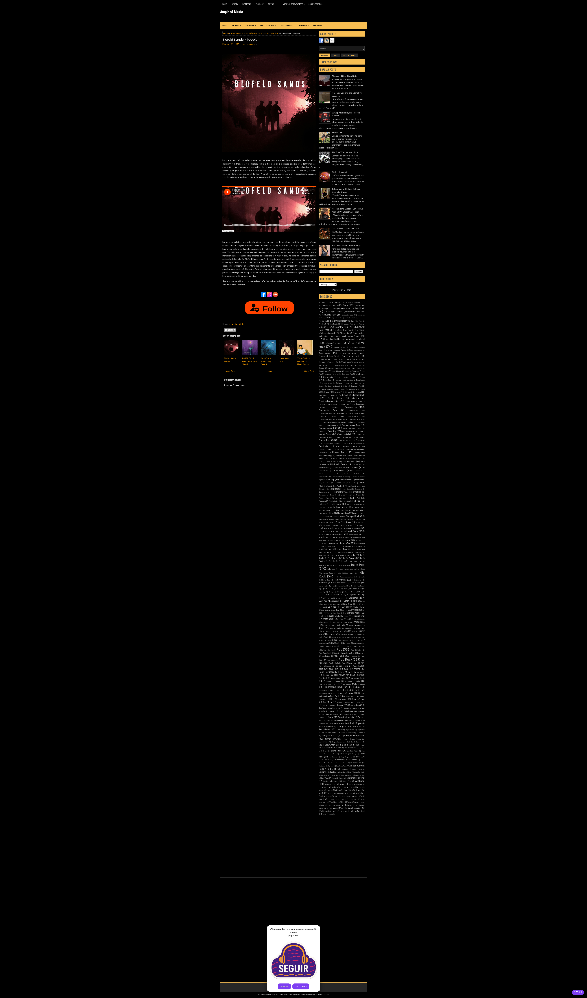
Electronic (339, 470)
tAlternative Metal (355, 784)
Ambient (344, 350)
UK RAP (331, 799)
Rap (363, 699)
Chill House (340, 389)
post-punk (360, 672)
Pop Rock (345, 659)
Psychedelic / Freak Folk (329, 690)
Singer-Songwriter (333, 739)
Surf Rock (325, 778)
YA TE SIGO (300, 986)
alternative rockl (332, 350)
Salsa (334, 732)
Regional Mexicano (352, 708)
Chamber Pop (356, 386)
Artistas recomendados (294, 4)
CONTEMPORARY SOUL (352, 428)
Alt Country (337, 326)
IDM (331, 555)
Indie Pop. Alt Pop (346, 569)
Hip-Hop (346, 540)
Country (332, 431)
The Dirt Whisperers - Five (345, 152)
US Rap (354, 799)
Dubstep (351, 461)
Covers (359, 434)
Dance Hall (357, 437)
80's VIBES (354, 302)
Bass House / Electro (354, 368)
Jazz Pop (322, 592)
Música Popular (359, 628)
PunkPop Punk (349, 696)
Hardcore (323, 534)
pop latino (326, 656)
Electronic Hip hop (358, 477)
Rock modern (326, 723)
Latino (362, 601)
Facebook (260, 4)
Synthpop (360, 780)
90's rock (333, 308)
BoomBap (327, 380)
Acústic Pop (338, 318)
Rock (330, 717)
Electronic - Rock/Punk (353, 474)
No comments (249, 44)
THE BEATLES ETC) (348, 787)
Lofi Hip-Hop (325, 610)
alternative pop (333, 343)
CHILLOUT (351, 389)
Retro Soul (334, 714)
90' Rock (322, 308)
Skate (325, 751)
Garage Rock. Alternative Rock (330, 519)
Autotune (323, 362)
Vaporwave (322, 802)
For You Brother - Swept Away (346, 245)
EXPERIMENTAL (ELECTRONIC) (347, 492)
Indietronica (340, 580)
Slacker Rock (352, 751)
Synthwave (339, 784)
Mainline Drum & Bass (338, 613)
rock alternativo (347, 717)
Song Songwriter (347, 757)
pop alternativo (348, 653)
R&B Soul (341, 699)
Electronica (360, 480)
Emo (362, 482)
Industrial (323, 582)
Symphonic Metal (357, 778)
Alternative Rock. (340, 347)
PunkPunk (361, 696)
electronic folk (324, 477)
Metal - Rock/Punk (341, 619)
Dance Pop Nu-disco (345, 440)
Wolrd (323, 805)
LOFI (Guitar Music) (356, 607)
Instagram (246, 4)
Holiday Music (340, 549)
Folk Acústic (333, 501)
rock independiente (335, 720)
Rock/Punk (324, 729)
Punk (350, 693)
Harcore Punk (337, 531)
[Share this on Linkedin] (243, 324)
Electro (344, 464)
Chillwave (325, 392)
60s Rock (322, 302)
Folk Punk (323, 504)
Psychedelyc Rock (325, 693)
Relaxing (322, 711)
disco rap (339, 449)
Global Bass (325, 525)
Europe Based (346, 489)
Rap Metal (327, 702)
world (340, 805)
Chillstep (361, 389)
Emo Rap (350, 486)
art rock (356, 356)
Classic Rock (358, 394)
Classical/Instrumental (328, 401)
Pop (339, 649)
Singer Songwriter (355, 735)
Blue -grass (341, 377)
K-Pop (339, 592)
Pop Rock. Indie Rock (337, 663)
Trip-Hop (348, 793)
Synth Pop (347, 781)
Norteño (347, 637)
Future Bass (343, 513)
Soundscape (339, 760)
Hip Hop (332, 537)
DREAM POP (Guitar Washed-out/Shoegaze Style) (344, 458)
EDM (332, 464)
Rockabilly (341, 729)
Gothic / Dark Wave (357, 525)
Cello (345, 386)
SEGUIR (578, 992)
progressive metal (352, 681)
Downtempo (323, 452)
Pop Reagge (331, 660)
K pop (331, 592)
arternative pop (324, 359)
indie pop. (331, 569)
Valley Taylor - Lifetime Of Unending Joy (303, 361)
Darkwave (358, 443)
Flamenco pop (340, 498)
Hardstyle (352, 534)
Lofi (343, 607)
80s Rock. (358, 305)
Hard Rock (352, 531)
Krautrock (348, 592)
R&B (331, 699)
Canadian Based (334, 386)
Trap (339, 790)
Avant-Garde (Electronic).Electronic (348, 365)
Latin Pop (353, 597)
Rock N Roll (339, 723)
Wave (349, 802)
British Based (327, 383)
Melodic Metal (358, 616)
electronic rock (345, 480)
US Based (342, 799)
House (328, 552)
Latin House (340, 598)
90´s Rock (345, 308)
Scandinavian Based (348, 733)
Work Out (332, 805)
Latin (358, 591)
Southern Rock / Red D (344, 766)
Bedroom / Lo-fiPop (331, 374)
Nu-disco (346, 643)
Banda (329, 368)
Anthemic (343, 353)
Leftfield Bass (335, 604)
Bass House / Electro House (330, 371)
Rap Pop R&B (350, 702)
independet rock (342, 555)
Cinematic (357, 392)
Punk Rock (335, 696)
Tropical (358, 793)
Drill (320, 461)
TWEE (336, 796)
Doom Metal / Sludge (353, 449)
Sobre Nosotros (315, 4)
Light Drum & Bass (350, 604)
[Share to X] (231, 330)
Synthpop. (328, 784)
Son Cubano (333, 757)
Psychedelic (354, 687)
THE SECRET (338, 132)
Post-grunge (354, 669)
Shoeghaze (339, 736)
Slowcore (343, 754)
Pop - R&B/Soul (356, 650)
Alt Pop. (333, 330)
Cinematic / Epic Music (327, 395)
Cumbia (338, 437)
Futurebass (326, 516)
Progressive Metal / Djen (328, 684)
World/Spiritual (358, 811)
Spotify (235, 4)
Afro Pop (358, 321)
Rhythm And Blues (349, 714)
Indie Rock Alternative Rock (346, 577)
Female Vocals (325, 498)
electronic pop (327, 479)
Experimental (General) (327, 495)
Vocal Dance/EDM (336, 802)
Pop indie (361, 653)
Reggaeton (354, 705)
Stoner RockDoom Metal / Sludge (346, 772)
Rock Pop (354, 723)
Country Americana (348, 431)
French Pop (323, 513)
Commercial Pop (328, 410)
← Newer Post (228, 371)
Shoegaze (325, 735)
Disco (329, 449)
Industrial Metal (339, 583)
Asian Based (338, 359)
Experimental (324, 492)
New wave (329, 634)
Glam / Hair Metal (343, 522)
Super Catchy (360, 775)
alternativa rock (328, 333)
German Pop (348, 519)
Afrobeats (334, 324)
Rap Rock (361, 702)
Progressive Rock (357, 678)
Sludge (354, 754)
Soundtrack (352, 760)
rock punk (342, 726)
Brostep (321, 386)
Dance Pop (324, 440)
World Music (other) (327, 811)
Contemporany (325, 422)
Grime (340, 528)
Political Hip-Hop (327, 650)
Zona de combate (287, 25)
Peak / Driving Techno (349, 646)
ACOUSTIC (338, 311)
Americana (324, 353)
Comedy (322, 407)
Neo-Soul (345, 631)
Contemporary (332, 425)
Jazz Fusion (357, 589)
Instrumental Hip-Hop (327, 586)
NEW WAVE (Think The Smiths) (350, 634)
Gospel (335, 525)
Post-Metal (345, 672)
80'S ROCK (343, 302)
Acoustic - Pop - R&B (356, 311)
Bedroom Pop (347, 374)
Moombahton (333, 628)
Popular (324, 55)
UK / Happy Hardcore (350, 796)
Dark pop (326, 443)
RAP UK (324, 705)
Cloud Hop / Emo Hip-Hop (351, 404)
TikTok (271, 4)
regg (332, 705)
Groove (348, 528)
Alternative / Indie (333, 336)
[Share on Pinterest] (240, 324)
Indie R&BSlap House (345, 573)
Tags (335, 55)
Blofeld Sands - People (240, 39)
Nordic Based (336, 637)
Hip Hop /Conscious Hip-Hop (348, 537)
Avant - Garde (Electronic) (340, 362)
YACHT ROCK (328, 814)
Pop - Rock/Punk (325, 653)
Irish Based (360, 586)
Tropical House (325, 796)
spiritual (345, 769)
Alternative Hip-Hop (332, 339)
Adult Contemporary (336, 320)
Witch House (360, 802)
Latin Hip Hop (344, 595)
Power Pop (328, 675)
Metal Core (325, 622)
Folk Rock (336, 504)
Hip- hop (334, 540)
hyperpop (322, 555)
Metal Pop (336, 622)
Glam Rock (360, 522)
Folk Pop (356, 501)
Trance (329, 790)
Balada (321, 368)
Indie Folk (338, 561)
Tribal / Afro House (335, 793)
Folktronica (356, 510)
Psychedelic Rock (351, 690)
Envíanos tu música (315, 994)
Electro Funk (324, 467)
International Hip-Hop (345, 586)
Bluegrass (352, 377)
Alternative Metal (355, 339)
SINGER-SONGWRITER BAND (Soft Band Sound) (338, 748)
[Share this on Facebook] (229, 324)
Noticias (236, 25)
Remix (331, 711)
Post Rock (338, 669)
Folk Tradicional (324, 507)
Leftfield (324, 604)
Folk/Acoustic (340, 507)
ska (363, 747)
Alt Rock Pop (346, 330)
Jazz (345, 588)
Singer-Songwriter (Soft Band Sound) (346, 742)
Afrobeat (322, 324)
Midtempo (329, 625)
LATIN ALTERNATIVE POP (328, 595)
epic (334, 489)
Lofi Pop (336, 610)
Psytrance (340, 693)
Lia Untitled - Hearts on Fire (345, 228)
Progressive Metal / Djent (353, 684)
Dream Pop (338, 452)
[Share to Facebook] (234, 330)
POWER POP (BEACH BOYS (350, 675)
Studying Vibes (346, 775)
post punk (323, 669)
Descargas (317, 25)
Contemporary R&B (328, 428)
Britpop (339, 383)
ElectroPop (352, 483)
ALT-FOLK (361, 330)
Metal (325, 619)
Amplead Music (231, 11)
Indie (353, 555)
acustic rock (351, 318)
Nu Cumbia (342, 640)
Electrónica (327, 483)
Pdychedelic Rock (331, 646)
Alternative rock (238, 33)
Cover (328, 434)
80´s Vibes (330, 305)
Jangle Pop (336, 589)
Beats (347, 371)
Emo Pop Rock (338, 486)
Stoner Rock (324, 772)
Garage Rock (353, 516)
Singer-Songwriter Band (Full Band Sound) (339, 745)
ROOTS (326, 733)
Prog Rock (323, 678)
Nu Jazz (352, 640)
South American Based (339, 763)
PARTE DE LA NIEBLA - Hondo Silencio (249, 361)
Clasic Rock (343, 395)
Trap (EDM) (348, 790)
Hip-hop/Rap (345, 543)
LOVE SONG (355, 610)
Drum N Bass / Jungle (334, 461)
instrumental (355, 583)
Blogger (347, 290)
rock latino (361, 720)
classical (355, 398)
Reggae (340, 705)
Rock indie (350, 720)
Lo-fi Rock (332, 607)
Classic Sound (335, 398)
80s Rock (343, 305)
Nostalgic (330, 640)
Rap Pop (339, 702)
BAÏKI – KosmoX (339, 172)
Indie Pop (274, 33)
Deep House (352, 446)
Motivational (346, 628)
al (327, 327)
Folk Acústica (345, 501)
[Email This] (225, 330)
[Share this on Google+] (236, 324)
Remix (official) (345, 711)
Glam (331, 522)
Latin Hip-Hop (358, 594)
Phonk (362, 646)
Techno (334, 787)
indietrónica (357, 580)
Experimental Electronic (351, 495)
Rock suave (357, 726)
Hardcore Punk (337, 534)
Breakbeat (360, 380)
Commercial (351, 407)
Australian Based (354, 359)
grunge (357, 528)
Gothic (343, 525)
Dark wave (337, 443)
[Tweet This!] (232, 324)
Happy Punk (324, 531)
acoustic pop (347, 315)
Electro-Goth (323, 471)
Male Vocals (354, 613)
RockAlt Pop (352, 730)
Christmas (346, 392)
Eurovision (358, 489)
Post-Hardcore (326, 671)
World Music (352, 805)
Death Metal (324, 446)
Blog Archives (349, 55)
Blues (362, 377)
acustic (328, 318)
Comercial (334, 407)
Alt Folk (353, 327)
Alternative (345, 333)
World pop (343, 811)
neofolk (354, 631)
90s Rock (360, 308)
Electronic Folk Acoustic (340, 477)
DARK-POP (348, 443)
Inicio (224, 4)
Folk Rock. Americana (354, 504)
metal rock (347, 622)
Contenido (250, 25)
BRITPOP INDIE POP (354, 383)
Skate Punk (336, 750)
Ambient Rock (356, 350)
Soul (358, 756)
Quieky (323, 699)
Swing (334, 778)
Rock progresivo (326, 726)
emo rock (361, 486)
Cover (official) (344, 434)
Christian (336, 392)
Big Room (360, 374)
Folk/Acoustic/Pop (341, 510)
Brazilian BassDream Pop (343, 380)
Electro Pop (351, 467)
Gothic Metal (327, 528)
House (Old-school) (343, 552)
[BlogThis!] (228, 330)
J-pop (324, 588)
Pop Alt (336, 653)
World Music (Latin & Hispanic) (346, 808)
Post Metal (357, 666)
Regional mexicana (328, 708)
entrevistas (325, 489)
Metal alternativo (358, 619)
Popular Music (341, 666)
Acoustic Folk (329, 314)
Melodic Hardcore (341, 616)
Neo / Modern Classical (329, 631)
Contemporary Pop (351, 425)
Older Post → (310, 371)
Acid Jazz (327, 312)
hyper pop (358, 552)
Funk (331, 513)
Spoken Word (357, 769)
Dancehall (360, 440)
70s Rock (332, 302)
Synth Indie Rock (330, 781)
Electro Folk (357, 464)
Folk (352, 497)
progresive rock (338, 678)
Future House (359, 513)
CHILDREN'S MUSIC (326, 389)
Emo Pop (327, 486)
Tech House (324, 787)
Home (226, 33)
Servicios (304, 25)
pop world (353, 663)
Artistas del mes (268, 25)
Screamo (361, 732)
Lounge (344, 610)
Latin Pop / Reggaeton (329, 601)
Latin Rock (349, 600)
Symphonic (342, 778)
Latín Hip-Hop (328, 598)
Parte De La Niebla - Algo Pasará (266, 361)
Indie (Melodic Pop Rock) (257, 33)
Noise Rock (323, 637)
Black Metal (328, 377)
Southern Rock (356, 763)
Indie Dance (348, 558)
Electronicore (339, 483)
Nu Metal (335, 643)
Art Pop (341, 356)
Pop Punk (338, 655)
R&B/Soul (352, 699)
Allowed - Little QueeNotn (344, 76)
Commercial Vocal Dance (348, 413)
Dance (347, 437)
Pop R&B (354, 656)
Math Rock (324, 616)
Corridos (322, 431)
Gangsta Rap (337, 516)
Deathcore (339, 446)
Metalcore (359, 621)
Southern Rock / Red (326, 766)
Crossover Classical (325, 437)
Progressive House (332, 681)
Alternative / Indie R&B (354, 336)
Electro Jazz (337, 468)
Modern (339, 625)
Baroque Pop (339, 368)
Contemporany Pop (342, 422)
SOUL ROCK (324, 760)
